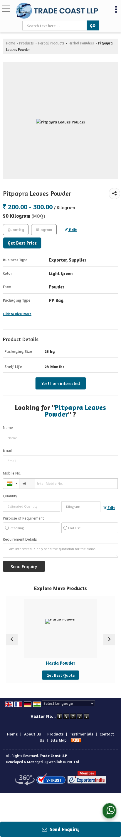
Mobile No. (12, 473)
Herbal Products (51, 43)
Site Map (59, 740)
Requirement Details (20, 539)
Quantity (10, 496)
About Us (32, 733)
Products (26, 43)
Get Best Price (22, 243)
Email (7, 450)
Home (10, 43)
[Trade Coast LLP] (57, 11)
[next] (109, 639)
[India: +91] (11, 483)
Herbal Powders (81, 43)
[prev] (12, 639)
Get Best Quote (57, 675)
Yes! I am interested (60, 383)
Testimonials (81, 733)
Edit (72, 229)
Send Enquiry (63, 829)
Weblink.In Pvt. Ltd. (64, 762)
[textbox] (55, 25)
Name (8, 427)
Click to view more (17, 314)
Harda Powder (56, 663)
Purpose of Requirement (23, 518)
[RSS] (76, 740)
